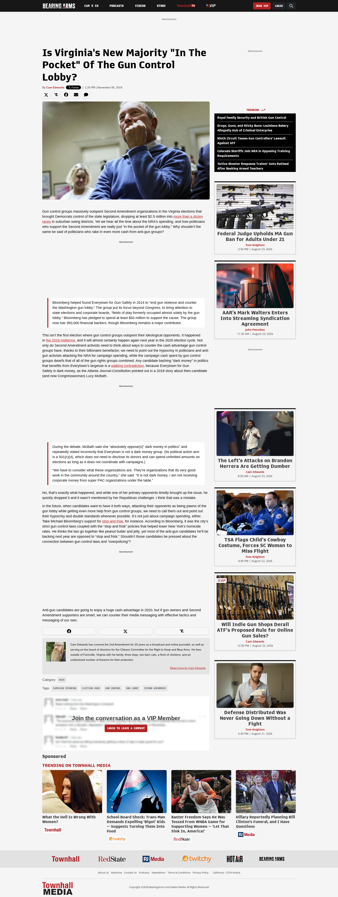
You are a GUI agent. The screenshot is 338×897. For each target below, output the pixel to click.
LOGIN (279, 6)
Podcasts (117, 6)
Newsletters (158, 872)
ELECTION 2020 (91, 688)
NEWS (62, 679)
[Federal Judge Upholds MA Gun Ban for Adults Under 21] (255, 206)
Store (161, 6)
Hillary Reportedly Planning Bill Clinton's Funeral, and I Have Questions (265, 821)
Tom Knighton (255, 245)
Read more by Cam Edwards (188, 668)
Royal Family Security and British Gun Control (251, 117)
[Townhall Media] (57, 888)
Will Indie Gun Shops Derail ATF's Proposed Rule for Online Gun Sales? (255, 630)
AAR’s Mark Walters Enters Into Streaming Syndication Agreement (255, 318)
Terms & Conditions (179, 872)
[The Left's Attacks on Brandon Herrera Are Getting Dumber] (255, 433)
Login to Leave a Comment (126, 728)
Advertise (116, 872)
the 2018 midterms (60, 340)
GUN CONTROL (112, 688)
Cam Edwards (55, 87)
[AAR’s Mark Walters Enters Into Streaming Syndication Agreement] (255, 285)
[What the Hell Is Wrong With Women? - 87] (72, 791)
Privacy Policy (201, 872)
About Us (103, 872)
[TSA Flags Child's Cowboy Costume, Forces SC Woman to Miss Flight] (255, 512)
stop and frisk (112, 521)
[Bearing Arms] (59, 6)
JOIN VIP (262, 6)
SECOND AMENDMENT (155, 688)
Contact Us (130, 872)
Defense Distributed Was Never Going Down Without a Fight (255, 718)
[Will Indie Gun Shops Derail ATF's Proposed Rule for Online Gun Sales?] (255, 597)
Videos (140, 6)
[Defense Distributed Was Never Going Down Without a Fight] (255, 685)
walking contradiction (127, 366)
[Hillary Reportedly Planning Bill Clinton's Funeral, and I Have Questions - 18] (266, 791)
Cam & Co (91, 6)
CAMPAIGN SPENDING (64, 688)
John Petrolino (255, 330)
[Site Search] (291, 6)
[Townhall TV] (186, 5)
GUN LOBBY (132, 688)
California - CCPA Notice (226, 872)
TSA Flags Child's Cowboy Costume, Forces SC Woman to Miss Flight (255, 545)
